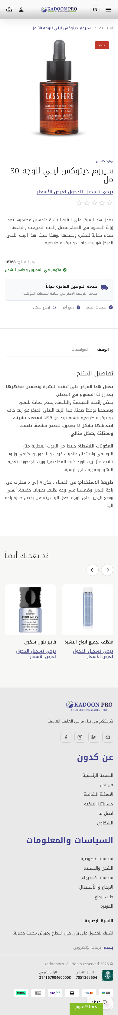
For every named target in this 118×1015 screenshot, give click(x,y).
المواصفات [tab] (80, 349)
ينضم (108, 947)
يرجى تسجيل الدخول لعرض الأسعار (75, 192)
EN (95, 10)
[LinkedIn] (93, 737)
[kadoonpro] (59, 10)
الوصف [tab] (103, 349)
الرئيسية (106, 28)
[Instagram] (79, 737)
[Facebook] (66, 737)
